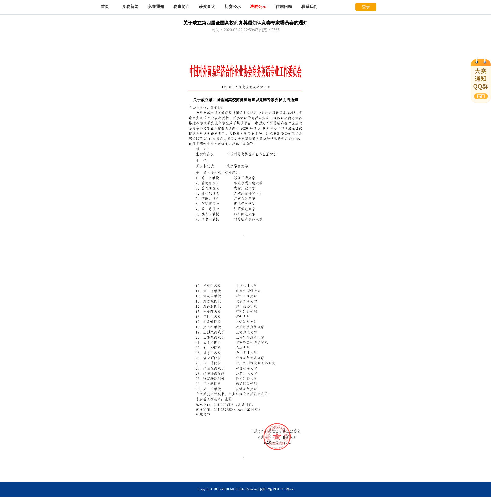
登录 (366, 7)
